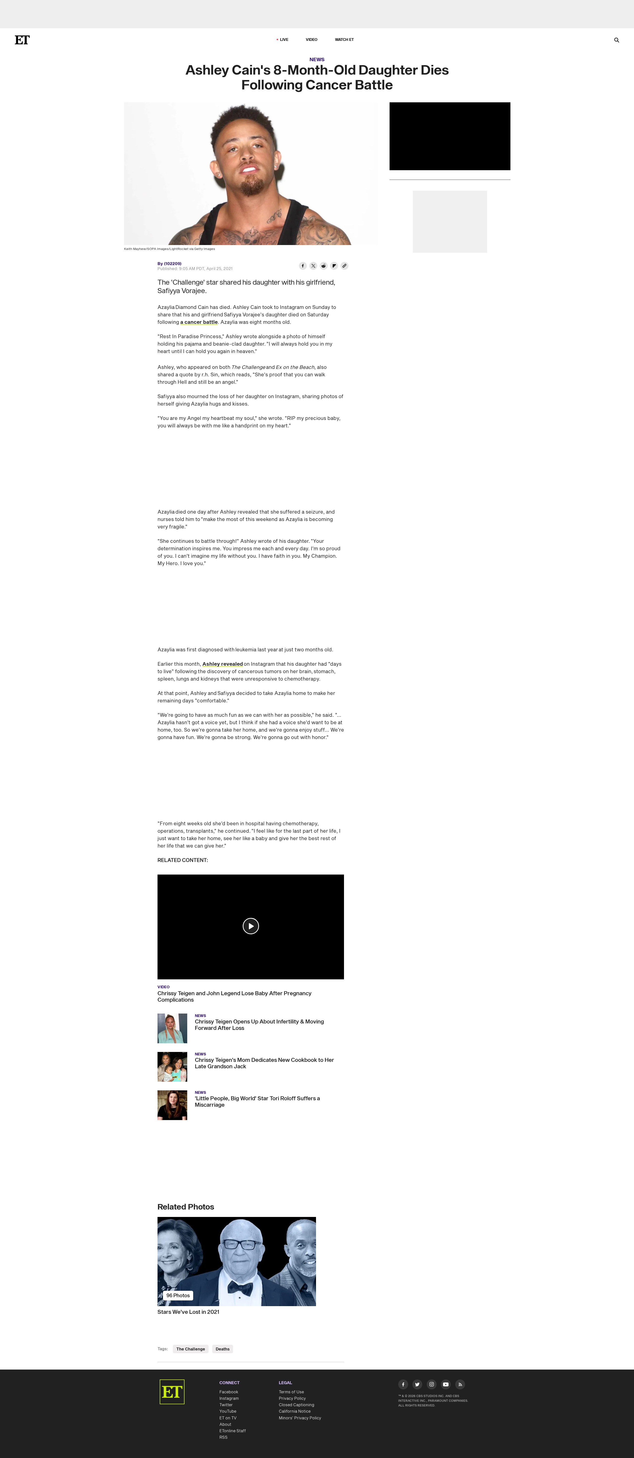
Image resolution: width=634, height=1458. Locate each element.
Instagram (229, 1399)
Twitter (226, 1405)
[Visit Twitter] (417, 1385)
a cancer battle (199, 322)
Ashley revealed (222, 664)
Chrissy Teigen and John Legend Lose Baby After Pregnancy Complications (235, 996)
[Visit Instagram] (432, 1385)
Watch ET (344, 40)
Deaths (223, 1349)
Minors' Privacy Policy (300, 1418)
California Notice (295, 1411)
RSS (223, 1437)
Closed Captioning (296, 1405)
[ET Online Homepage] (22, 40)
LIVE (284, 40)
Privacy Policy (292, 1399)
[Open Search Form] (616, 40)
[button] (251, 926)
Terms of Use (291, 1392)
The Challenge (190, 1349)
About (225, 1425)
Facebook (228, 1392)
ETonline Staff (232, 1431)
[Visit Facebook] (403, 1385)
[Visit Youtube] (446, 1384)
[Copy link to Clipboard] (344, 266)
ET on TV (228, 1418)
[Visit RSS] (460, 1385)
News (317, 59)
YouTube (227, 1411)
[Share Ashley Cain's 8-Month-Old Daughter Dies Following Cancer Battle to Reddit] (323, 266)
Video (312, 40)
